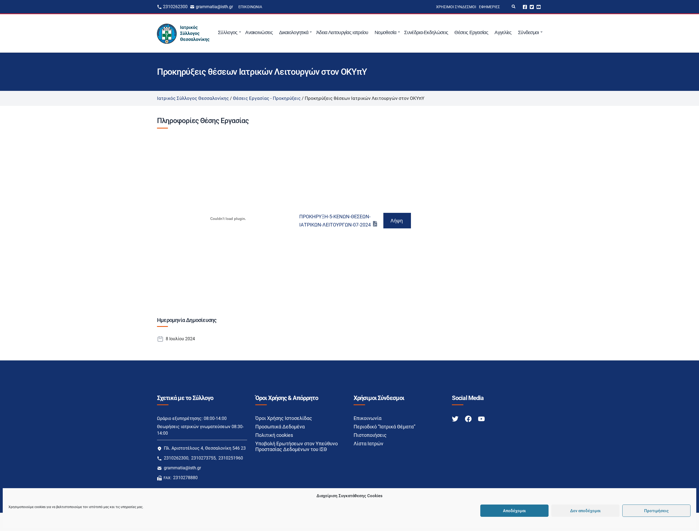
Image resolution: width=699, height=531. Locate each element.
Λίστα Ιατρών (368, 443)
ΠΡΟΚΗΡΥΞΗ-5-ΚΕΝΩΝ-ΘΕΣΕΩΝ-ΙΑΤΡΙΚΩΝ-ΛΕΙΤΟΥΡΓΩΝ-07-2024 (335, 221)
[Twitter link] (456, 418)
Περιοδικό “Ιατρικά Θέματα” (384, 426)
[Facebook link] (469, 418)
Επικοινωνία (250, 7)
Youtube (538, 6)
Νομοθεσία (385, 32)
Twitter (531, 6)
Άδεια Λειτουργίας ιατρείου (342, 32)
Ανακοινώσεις (259, 32)
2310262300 (175, 6)
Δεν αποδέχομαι (585, 510)
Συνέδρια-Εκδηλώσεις (426, 32)
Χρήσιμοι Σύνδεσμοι (456, 7)
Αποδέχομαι (514, 510)
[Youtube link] (481, 418)
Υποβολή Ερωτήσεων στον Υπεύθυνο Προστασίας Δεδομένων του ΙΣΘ (296, 446)
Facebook (525, 6)
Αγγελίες (502, 32)
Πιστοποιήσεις (370, 435)
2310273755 (203, 458)
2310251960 (230, 458)
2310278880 (185, 477)
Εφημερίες (489, 7)
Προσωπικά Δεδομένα (280, 426)
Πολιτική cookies (274, 435)
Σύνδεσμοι (528, 32)
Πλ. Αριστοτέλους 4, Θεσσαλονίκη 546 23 (205, 448)
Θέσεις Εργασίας (471, 32)
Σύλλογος (227, 32)
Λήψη (396, 220)
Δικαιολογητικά (293, 32)
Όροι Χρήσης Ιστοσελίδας (283, 418)
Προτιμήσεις (656, 510)
